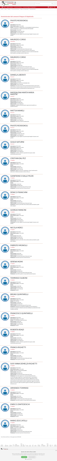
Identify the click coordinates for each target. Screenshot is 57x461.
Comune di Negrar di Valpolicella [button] (29, 7)
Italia (5, 9)
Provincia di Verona (15, 9)
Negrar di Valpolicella (24, 9)
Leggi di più (43, 454)
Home (2, 9)
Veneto (9, 9)
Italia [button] (4, 7)
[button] (28, 459)
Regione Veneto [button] (10, 7)
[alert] (28, 455)
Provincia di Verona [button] (18, 7)
